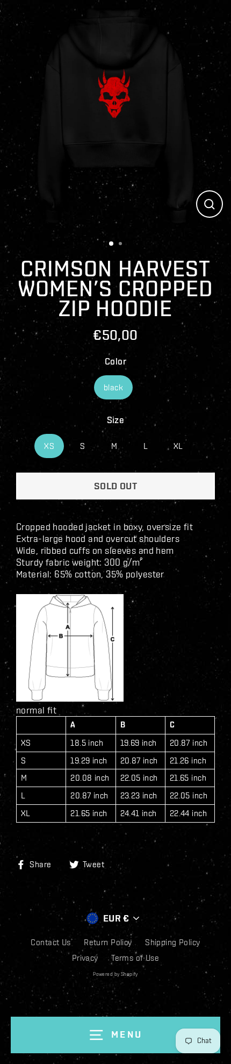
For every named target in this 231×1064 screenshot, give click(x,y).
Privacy (85, 957)
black (113, 387)
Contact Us (50, 942)
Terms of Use (135, 957)
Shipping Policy (172, 942)
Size (116, 420)
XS (49, 446)
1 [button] (113, 244)
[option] (115, 115)
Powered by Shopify (115, 974)
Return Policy (108, 942)
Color (115, 361)
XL (178, 446)
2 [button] (122, 244)
